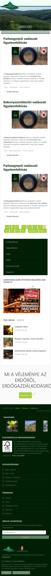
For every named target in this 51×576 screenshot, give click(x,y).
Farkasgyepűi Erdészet (13, 74)
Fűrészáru (8, 510)
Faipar (8, 254)
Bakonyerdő (6, 557)
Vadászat (8, 513)
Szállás (8, 260)
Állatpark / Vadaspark (12, 477)
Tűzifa (7, 502)
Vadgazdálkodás (11, 248)
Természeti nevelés (12, 266)
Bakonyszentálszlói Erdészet (15, 137)
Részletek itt (25, 395)
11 (12, 231)
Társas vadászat (24, 87)
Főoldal (25, 408)
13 (23, 231)
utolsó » (43, 231)
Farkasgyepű (13, 87)
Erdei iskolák (9, 473)
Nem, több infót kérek (21, 573)
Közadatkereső (10, 485)
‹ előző (15, 227)
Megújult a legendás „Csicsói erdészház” (29, 339)
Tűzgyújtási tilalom (21, 327)
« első (8, 227)
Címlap (17, 408)
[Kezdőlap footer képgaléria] (12, 431)
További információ (12, 92)
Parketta (8, 498)
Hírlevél (20, 320)
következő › (33, 231)
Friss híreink (9, 320)
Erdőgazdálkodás (12, 242)
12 (17, 231)
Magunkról (10, 272)
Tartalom (34, 408)
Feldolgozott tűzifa (11, 506)
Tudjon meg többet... (19, 455)
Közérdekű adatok (11, 481)
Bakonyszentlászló (15, 151)
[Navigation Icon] (48, 3)
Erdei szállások (10, 470)
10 (6, 231)
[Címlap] (10, 6)
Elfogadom (6, 573)
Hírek (5, 87)
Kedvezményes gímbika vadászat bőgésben (30, 351)
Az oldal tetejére (43, 411)
